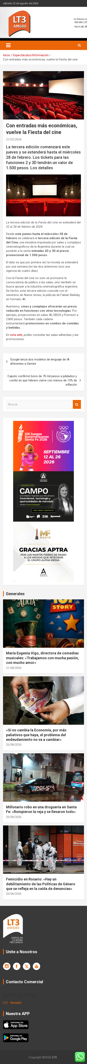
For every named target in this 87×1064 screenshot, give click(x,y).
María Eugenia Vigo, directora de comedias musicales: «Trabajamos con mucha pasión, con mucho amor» (42, 658)
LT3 (54, 1057)
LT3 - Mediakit (12, 1003)
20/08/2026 (13, 744)
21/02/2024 (13, 139)
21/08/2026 (13, 668)
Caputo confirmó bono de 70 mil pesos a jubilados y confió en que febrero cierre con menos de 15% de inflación (42, 380)
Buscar (77, 404)
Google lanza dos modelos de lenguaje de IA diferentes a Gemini (39, 361)
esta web (16, 335)
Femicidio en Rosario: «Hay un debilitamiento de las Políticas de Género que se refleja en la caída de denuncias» (40, 884)
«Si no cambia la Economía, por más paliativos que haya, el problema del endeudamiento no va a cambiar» (36, 735)
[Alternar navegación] (8, 45)
